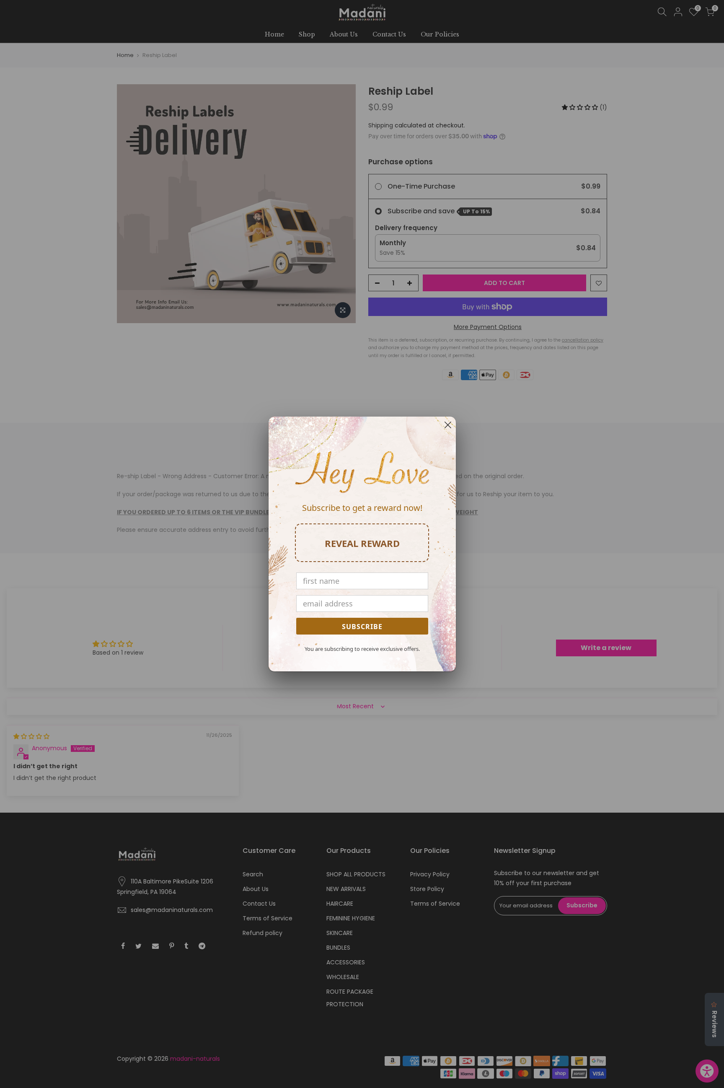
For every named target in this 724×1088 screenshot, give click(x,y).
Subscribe (362, 626)
